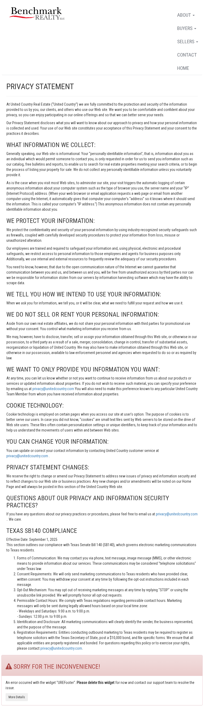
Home (183, 68)
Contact (187, 55)
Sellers (186, 41)
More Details (16, 697)
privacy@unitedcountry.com (53, 389)
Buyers (185, 28)
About (184, 15)
